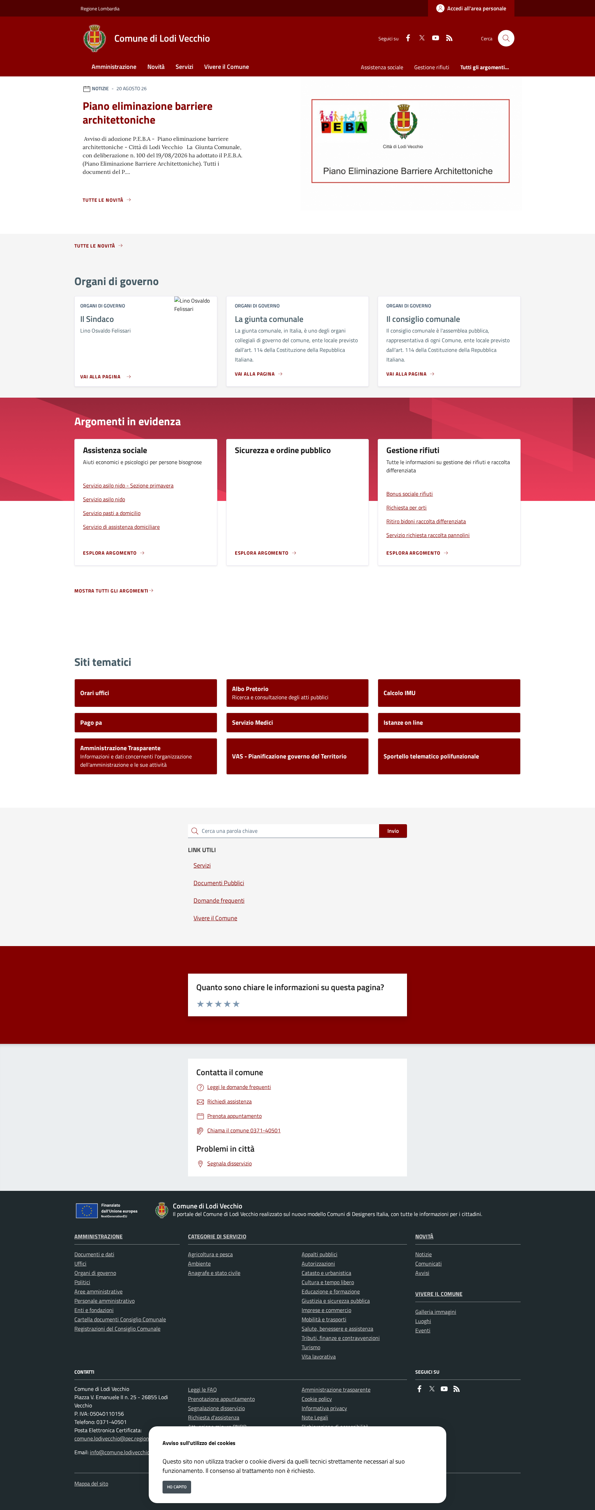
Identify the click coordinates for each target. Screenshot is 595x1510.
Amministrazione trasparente (336, 1389)
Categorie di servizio (217, 1236)
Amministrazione (98, 1236)
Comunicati (428, 1263)
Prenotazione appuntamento (221, 1399)
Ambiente (199, 1263)
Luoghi (423, 1321)
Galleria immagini (435, 1312)
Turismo (311, 1347)
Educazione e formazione (331, 1291)
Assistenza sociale (382, 67)
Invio (393, 831)
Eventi (422, 1330)
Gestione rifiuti (431, 67)
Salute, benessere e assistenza (337, 1328)
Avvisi (422, 1273)
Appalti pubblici (319, 1254)
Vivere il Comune (438, 1294)
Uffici (80, 1263)
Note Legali (315, 1417)
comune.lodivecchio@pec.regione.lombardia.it (127, 1438)
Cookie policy (317, 1399)
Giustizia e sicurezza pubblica (336, 1301)
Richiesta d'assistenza (213, 1417)
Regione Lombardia (100, 8)
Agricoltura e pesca (210, 1254)
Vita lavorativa (319, 1356)
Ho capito (177, 1486)
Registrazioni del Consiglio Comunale (117, 1328)
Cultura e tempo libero (328, 1282)
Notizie (423, 1254)
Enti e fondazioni (94, 1310)
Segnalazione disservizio (216, 1408)
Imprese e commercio (326, 1310)
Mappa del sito (91, 1483)
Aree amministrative (98, 1291)
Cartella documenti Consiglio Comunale (120, 1319)
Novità (424, 1236)
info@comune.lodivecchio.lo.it (124, 1452)
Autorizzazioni (318, 1263)
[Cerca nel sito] (506, 38)
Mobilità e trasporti (324, 1319)
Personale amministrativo (104, 1301)
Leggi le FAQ (202, 1389)
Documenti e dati (94, 1254)
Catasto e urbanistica (326, 1273)
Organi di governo (95, 1273)
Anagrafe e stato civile (214, 1273)
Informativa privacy (324, 1408)
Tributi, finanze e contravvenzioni (341, 1338)
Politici (82, 1282)
